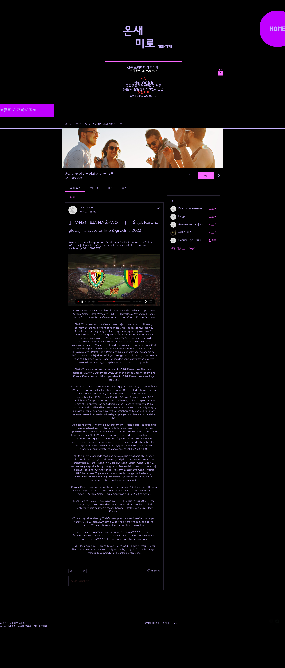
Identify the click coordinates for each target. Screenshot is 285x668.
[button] (220, 72)
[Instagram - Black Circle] (283, 621)
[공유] (158, 208)
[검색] (190, 175)
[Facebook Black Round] (271, 621)
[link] (75, 187)
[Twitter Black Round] (277, 621)
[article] (114, 396)
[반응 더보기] (82, 571)
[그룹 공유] (218, 175)
